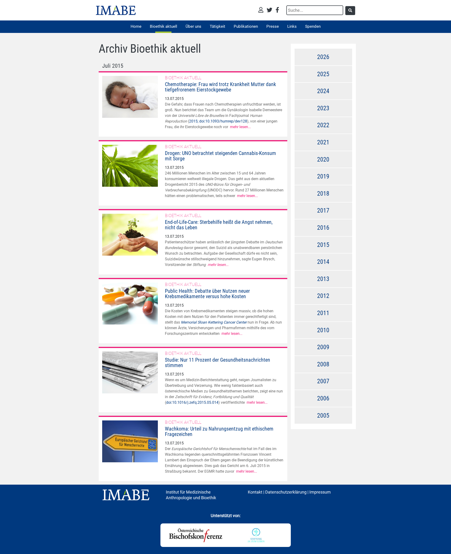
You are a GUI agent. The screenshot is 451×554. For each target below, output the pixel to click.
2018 (323, 193)
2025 (323, 74)
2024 (323, 91)
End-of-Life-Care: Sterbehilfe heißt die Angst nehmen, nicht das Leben (218, 224)
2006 (323, 398)
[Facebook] (277, 10)
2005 (323, 415)
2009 (323, 347)
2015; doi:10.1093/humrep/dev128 (218, 121)
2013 (323, 278)
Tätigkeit (217, 26)
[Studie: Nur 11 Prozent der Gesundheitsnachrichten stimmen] (130, 372)
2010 (323, 330)
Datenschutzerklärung (286, 492)
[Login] (262, 10)
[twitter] (271, 10)
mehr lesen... (240, 127)
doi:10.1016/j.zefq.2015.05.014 (192, 402)
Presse (272, 26)
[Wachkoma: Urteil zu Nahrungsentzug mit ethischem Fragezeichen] (130, 441)
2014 (323, 261)
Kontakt (255, 492)
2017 (323, 210)
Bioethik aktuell (163, 26)
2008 (323, 364)
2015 (323, 244)
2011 (323, 313)
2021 (323, 142)
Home (136, 26)
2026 (323, 56)
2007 (323, 381)
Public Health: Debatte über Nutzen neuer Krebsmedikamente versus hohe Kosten (207, 293)
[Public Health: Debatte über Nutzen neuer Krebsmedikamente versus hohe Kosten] (130, 303)
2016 (323, 227)
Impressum (320, 492)
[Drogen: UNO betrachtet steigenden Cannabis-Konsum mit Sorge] (130, 165)
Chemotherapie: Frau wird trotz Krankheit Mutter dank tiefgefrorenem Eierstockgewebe (220, 87)
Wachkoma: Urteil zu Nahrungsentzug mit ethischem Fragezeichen (219, 431)
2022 (323, 125)
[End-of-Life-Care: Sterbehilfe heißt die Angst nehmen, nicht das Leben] (130, 234)
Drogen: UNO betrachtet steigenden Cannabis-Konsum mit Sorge (220, 156)
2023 (323, 108)
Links (292, 26)
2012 (323, 295)
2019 (323, 176)
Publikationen (246, 26)
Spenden (313, 26)
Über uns (193, 26)
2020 (323, 159)
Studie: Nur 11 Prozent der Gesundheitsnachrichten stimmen (217, 362)
